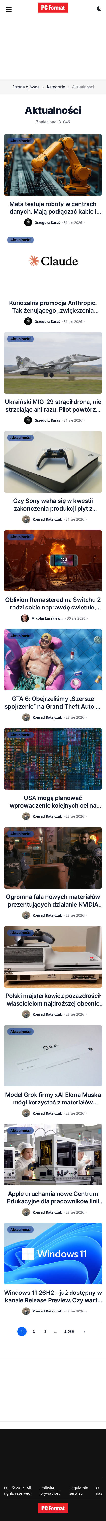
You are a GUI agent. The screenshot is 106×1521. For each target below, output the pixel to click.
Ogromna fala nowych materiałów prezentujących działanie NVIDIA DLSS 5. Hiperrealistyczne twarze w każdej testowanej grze (53, 900)
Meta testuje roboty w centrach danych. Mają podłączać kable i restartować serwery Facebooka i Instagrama (53, 207)
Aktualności (20, 140)
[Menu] (9, 9)
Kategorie (56, 87)
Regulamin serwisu (78, 1490)
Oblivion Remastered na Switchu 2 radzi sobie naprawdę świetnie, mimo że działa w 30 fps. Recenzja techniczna (53, 603)
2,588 (69, 1331)
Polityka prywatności (50, 1490)
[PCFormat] (53, 1508)
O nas (99, 1490)
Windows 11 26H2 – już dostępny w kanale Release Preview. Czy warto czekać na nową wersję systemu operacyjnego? (53, 1296)
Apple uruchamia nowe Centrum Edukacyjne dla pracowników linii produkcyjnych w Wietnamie (53, 1197)
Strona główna (26, 87)
